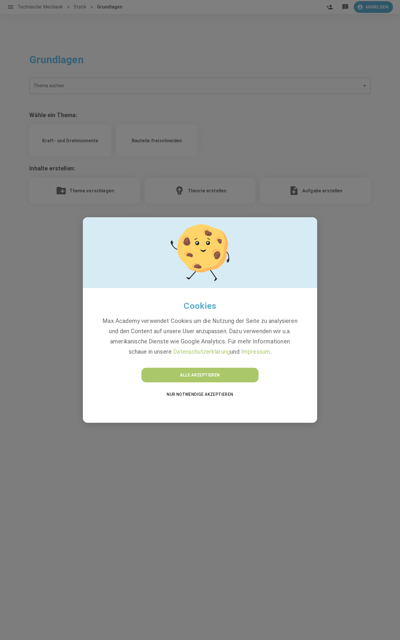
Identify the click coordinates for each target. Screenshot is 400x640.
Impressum (255, 351)
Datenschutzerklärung (201, 351)
